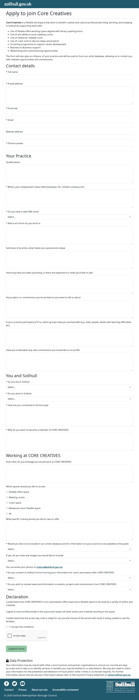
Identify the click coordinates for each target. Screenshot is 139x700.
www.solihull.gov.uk (119, 674)
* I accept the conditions (21, 626)
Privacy (22, 689)
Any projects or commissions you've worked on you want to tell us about (43, 297)
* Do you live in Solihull (17, 381)
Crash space (15, 502)
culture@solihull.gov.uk (49, 567)
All (10, 513)
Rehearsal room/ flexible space (24, 508)
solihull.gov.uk (17, 4)
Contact (9, 689)
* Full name (12, 71)
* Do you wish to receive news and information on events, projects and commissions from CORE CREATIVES (61, 584)
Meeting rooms (17, 497)
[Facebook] (8, 683)
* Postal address (14, 83)
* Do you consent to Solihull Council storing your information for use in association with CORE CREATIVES (60, 572)
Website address (14, 131)
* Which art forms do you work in (23, 223)
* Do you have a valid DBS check (22, 211)
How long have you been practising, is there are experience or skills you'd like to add (49, 272)
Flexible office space (19, 491)
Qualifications (13, 162)
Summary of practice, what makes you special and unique (35, 247)
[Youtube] (23, 683)
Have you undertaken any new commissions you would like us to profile (43, 350)
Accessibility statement (65, 689)
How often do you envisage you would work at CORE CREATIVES (38, 461)
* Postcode (11, 108)
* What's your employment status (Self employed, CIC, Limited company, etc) (45, 186)
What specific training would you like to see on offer (32, 519)
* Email (9, 119)
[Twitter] (16, 683)
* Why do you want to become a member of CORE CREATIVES (37, 429)
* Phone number (14, 143)
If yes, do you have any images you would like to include (34, 555)
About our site (40, 689)
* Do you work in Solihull (18, 393)
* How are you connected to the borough (27, 405)
